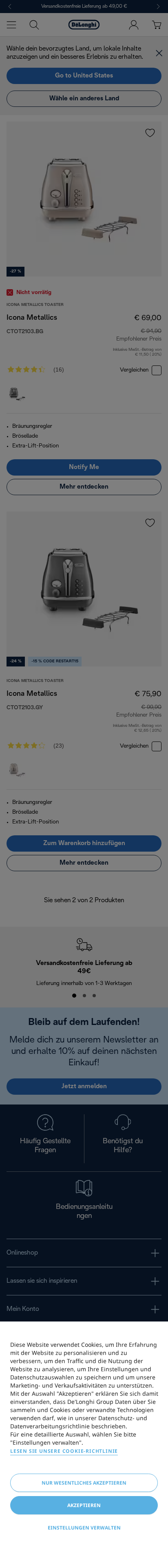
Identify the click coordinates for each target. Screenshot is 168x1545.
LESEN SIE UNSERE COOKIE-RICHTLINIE (64, 1451)
